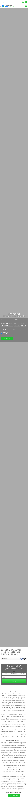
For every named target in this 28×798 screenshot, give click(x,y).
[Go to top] (23, 789)
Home (3, 333)
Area (16, 319)
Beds (15, 323)
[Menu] (26, 6)
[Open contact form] (26, 1)
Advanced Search (19, 336)
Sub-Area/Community (6, 323)
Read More (14, 795)
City (2, 319)
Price (2, 328)
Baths (22, 323)
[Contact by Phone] (23, 1)
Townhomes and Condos (12, 333)
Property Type (4, 332)
